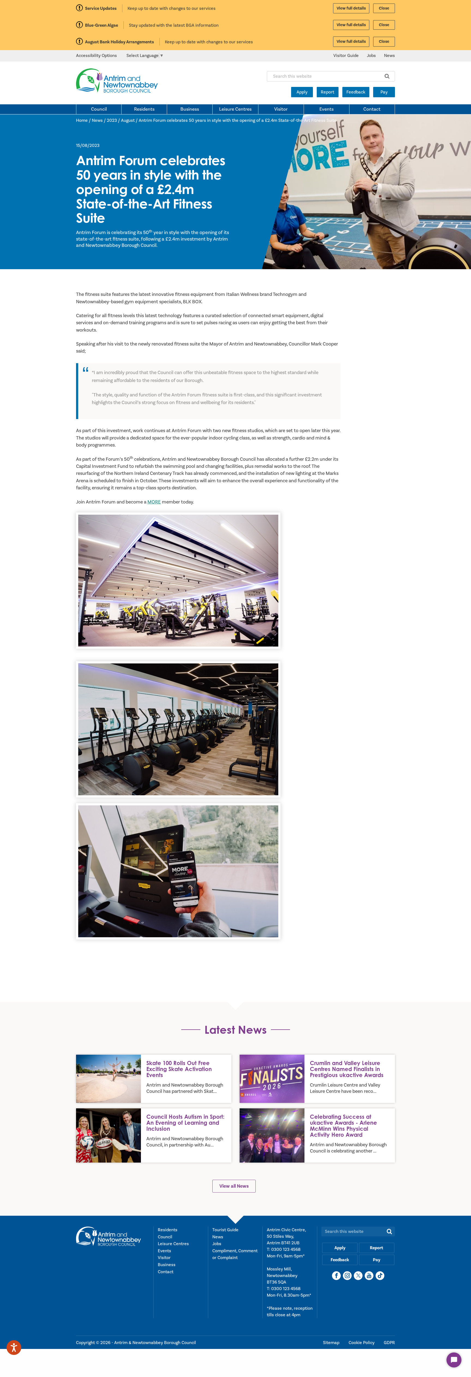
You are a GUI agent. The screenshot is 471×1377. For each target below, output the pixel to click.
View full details (351, 8)
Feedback (355, 92)
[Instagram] (347, 1275)
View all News (234, 1186)
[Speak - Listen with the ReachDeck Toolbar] (14, 1347)
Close (384, 8)
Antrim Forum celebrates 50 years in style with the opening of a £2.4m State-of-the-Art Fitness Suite (238, 120)
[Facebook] (336, 1275)
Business (189, 109)
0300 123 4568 (286, 1249)
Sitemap (331, 1342)
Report (327, 92)
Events (326, 109)
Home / (84, 120)
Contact (372, 109)
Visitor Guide (346, 55)
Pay (384, 92)
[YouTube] (369, 1275)
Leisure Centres (235, 109)
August (128, 120)
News (389, 55)
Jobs (371, 55)
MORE (154, 502)
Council (99, 109)
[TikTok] (380, 1275)
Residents (144, 109)
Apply (302, 92)
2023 (112, 120)
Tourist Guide (225, 1230)
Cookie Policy (362, 1342)
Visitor (281, 109)
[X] (358, 1275)
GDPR (389, 1342)
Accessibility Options (96, 55)
